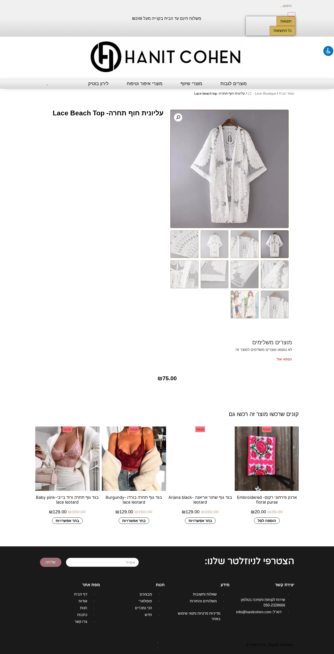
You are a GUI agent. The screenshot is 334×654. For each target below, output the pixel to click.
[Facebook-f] (75, 17)
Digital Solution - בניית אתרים (269, 645)
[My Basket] (39, 83)
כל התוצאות (283, 31)
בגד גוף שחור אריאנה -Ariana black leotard (200, 499)
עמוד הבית (286, 93)
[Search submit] (291, 14)
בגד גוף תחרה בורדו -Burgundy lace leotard (134, 499)
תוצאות (286, 21)
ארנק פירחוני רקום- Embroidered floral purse (267, 499)
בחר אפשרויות (200, 520)
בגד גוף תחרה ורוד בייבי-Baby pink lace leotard (67, 499)
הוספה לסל (266, 520)
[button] (178, 117)
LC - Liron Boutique (262, 93)
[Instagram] (61, 17)
